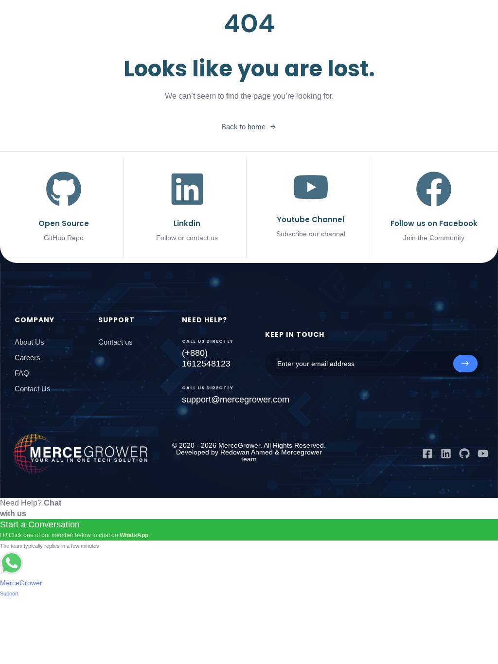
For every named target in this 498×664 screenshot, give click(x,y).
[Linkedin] (446, 453)
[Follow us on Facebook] (434, 207)
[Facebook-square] (427, 453)
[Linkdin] (187, 207)
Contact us (115, 342)
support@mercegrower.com (235, 399)
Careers (27, 357)
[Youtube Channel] (310, 205)
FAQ (22, 373)
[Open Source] (64, 207)
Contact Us (33, 388)
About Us (29, 342)
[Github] (464, 453)
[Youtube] (483, 453)
